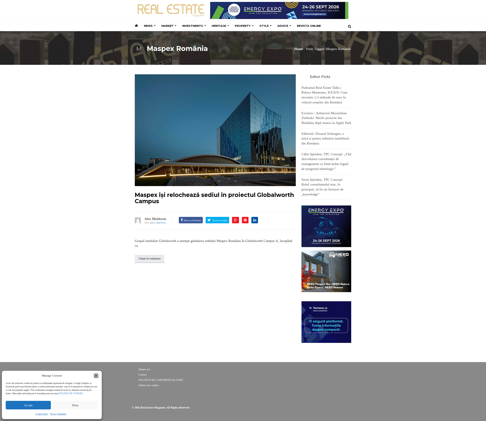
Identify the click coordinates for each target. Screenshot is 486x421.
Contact (143, 374)
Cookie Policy (42, 414)
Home (298, 49)
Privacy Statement (58, 414)
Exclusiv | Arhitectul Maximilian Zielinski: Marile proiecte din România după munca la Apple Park (326, 118)
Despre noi (144, 369)
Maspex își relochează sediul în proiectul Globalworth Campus (214, 198)
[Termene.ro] (326, 321)
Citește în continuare (150, 258)
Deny (75, 405)
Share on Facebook (192, 220)
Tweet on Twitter (219, 220)
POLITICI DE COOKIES (71, 393)
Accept (28, 405)
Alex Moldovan (155, 219)
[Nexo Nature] (326, 271)
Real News (161, 222)
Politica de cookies (149, 385)
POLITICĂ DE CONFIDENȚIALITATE (161, 380)
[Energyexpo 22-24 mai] (326, 226)
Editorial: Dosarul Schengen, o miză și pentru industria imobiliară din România (325, 138)
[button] (96, 376)
